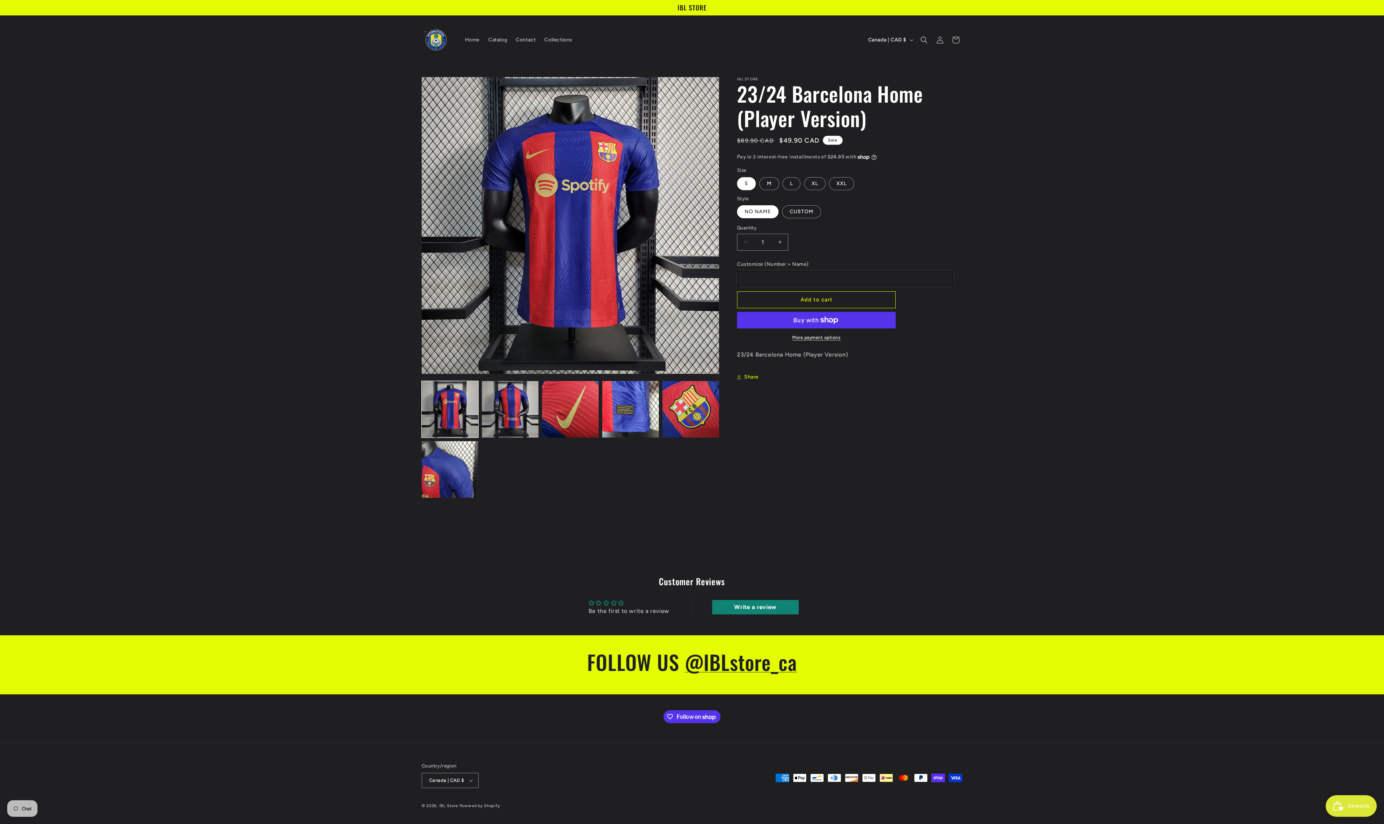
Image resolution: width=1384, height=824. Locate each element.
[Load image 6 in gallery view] (450, 469)
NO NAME (758, 212)
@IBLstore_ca (741, 662)
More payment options (816, 337)
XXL (842, 183)
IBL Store (448, 805)
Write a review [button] (755, 607)
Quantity (747, 227)
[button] (924, 40)
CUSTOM (801, 212)
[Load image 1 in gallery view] (450, 409)
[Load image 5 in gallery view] (690, 409)
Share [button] (751, 377)
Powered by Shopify (480, 805)
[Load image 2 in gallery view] (510, 409)
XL (815, 183)
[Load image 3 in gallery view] (570, 409)
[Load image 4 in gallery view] (630, 409)
